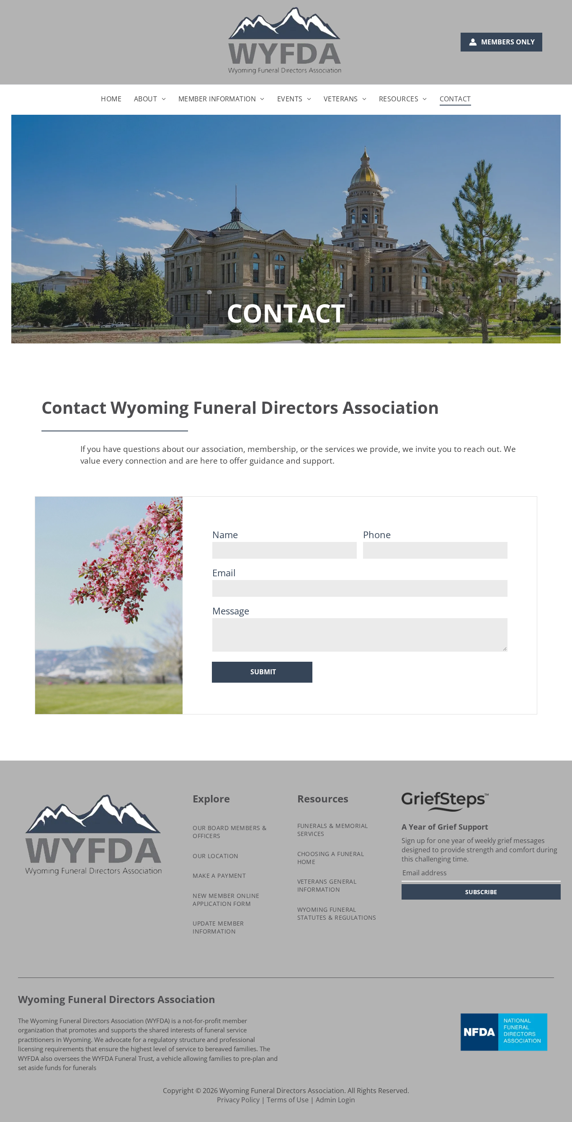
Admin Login (335, 1099)
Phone (377, 534)
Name (225, 534)
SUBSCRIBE (481, 892)
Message (230, 610)
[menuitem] (111, 99)
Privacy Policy (238, 1099)
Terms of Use (288, 1099)
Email (224, 572)
